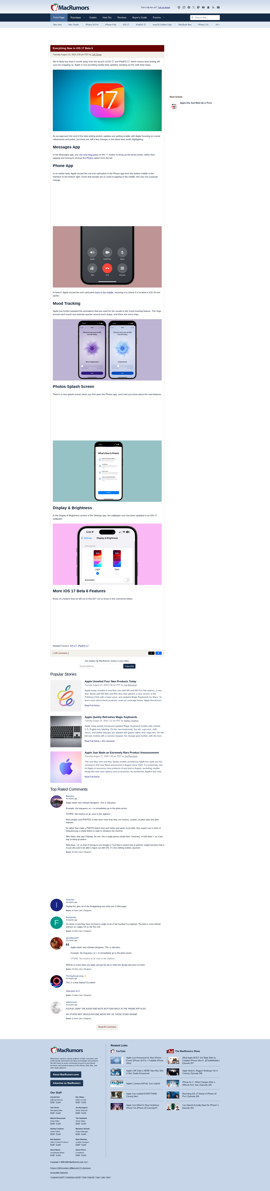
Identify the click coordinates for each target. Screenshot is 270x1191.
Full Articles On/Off (73, 1177)
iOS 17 (73, 646)
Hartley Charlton (131, 721)
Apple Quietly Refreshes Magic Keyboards (111, 717)
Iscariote (70, 899)
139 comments (61, 653)
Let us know (164, 7)
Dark (108, 1177)
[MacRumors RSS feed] (213, 7)
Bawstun (70, 796)
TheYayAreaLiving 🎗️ (76, 976)
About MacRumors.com (66, 1074)
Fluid (84, 1177)
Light (103, 1177)
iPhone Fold (110, 24)
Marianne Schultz (83, 1129)
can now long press (88, 154)
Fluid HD (91, 1177)
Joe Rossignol (130, 685)
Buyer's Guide (139, 17)
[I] (56, 910)
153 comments (108, 741)
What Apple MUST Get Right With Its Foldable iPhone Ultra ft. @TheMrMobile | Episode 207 (201, 1060)
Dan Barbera (55, 1139)
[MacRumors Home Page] (69, 7)
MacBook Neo (185, 24)
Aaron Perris (81, 1150)
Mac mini (57, 24)
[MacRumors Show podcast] (178, 7)
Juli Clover (97, 54)
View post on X (73, 991)
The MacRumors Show (187, 1051)
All (218, 24)
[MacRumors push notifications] (208, 7)
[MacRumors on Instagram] (183, 7)
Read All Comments (107, 1027)
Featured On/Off (57, 1177)
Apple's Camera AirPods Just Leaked (143, 1083)
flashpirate (71, 917)
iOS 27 (126, 24)
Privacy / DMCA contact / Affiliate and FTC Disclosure (70, 1168)
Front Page (59, 17)
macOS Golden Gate (162, 24)
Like (80, 852)
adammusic (71, 1002)
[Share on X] (151, 653)
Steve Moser (55, 1150)
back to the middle (104, 292)
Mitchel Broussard (57, 1118)
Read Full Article (92, 705)
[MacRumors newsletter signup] (218, 7)
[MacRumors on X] (193, 7)
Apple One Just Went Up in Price (196, 103)
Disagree (87, 852)
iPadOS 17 (83, 646)
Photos (89, 158)
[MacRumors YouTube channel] (203, 7)
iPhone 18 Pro (92, 24)
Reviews (122, 17)
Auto (98, 1177)
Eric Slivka (80, 1097)
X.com (58, 1102)
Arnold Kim (55, 1097)
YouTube (120, 1051)
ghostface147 (72, 938)
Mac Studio (73, 24)
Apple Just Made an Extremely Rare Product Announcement (122, 752)
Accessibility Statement (59, 1172)
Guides (93, 17)
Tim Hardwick (81, 1118)
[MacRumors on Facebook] (188, 7)
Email (52, 1102)
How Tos (107, 17)
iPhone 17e (203, 24)
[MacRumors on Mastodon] (198, 7)
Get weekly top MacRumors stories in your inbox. (107, 661)
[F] (56, 928)
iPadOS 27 (141, 24)
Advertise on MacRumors (67, 1083)
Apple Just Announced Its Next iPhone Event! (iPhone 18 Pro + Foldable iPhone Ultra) (144, 1060)
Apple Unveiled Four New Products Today (110, 681)
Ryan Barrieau (81, 1139)
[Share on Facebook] (158, 653)
